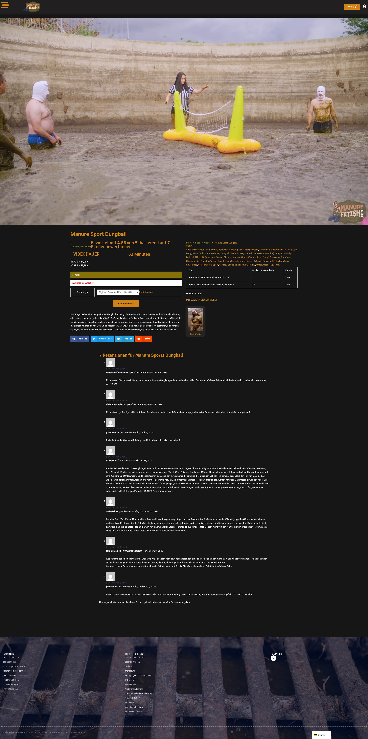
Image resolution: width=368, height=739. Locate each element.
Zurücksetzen (146, 292)
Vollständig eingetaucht (271, 249)
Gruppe (219, 257)
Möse (195, 253)
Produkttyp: (83, 292)
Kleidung (233, 249)
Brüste (206, 249)
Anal (188, 249)
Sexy (286, 261)
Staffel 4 (251, 261)
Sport (215, 264)
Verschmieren (205, 264)
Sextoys (279, 261)
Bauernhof (268, 253)
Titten (241, 264)
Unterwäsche (263, 264)
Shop (197, 242)
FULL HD (199, 257)
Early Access (237, 253)
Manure (228, 257)
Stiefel (214, 249)
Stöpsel (223, 264)
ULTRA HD (250, 264)
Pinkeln (204, 261)
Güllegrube (191, 264)
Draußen (285, 257)
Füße (276, 253)
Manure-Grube (240, 257)
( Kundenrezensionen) (80, 244)
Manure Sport (255, 257)
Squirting (232, 264)
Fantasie (258, 253)
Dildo (201, 253)
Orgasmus (275, 257)
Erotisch (248, 253)
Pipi (198, 261)
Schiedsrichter (238, 261)
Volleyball (275, 264)
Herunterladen (212, 253)
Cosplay (287, 249)
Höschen (190, 261)
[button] (79, 339)
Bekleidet (223, 249)
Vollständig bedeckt (248, 249)
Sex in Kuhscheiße (265, 261)
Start (188, 242)
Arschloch (197, 249)
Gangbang (210, 257)
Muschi (212, 261)
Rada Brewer (224, 261)
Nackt (266, 257)
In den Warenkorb (126, 303)
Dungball (225, 253)
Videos (207, 242)
